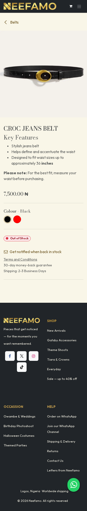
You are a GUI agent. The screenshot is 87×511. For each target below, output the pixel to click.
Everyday (54, 369)
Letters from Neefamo (63, 470)
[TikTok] (22, 367)
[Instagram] (33, 356)
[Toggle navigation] (79, 6)
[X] (22, 356)
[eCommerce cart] (71, 6)
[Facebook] (10, 356)
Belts (14, 22)
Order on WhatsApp (62, 416)
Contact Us (55, 461)
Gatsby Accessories (61, 340)
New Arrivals (56, 330)
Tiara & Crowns (58, 359)
